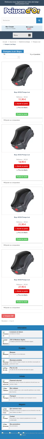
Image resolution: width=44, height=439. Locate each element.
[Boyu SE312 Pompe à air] (22, 76)
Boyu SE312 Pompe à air (22, 92)
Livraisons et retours (16, 332)
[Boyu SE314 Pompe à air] (22, 201)
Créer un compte (10, 28)
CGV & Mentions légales (17, 339)
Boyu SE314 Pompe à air (22, 217)
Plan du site (13, 368)
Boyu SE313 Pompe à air (22, 155)
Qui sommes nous (15, 408)
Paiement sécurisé (15, 380)
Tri (4, 54)
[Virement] (5, 433)
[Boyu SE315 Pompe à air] (22, 263)
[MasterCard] (13, 433)
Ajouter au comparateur (12, 120)
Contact (12, 416)
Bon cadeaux (14, 388)
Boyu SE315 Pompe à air (22, 280)
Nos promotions (15, 424)
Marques (12, 352)
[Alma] (33, 433)
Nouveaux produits (16, 360)
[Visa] (20, 433)
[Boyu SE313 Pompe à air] (22, 138)
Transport (13, 396)
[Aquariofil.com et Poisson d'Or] (22, 10)
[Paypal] (23, 435)
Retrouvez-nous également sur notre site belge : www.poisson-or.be (22, 3)
